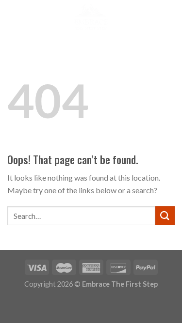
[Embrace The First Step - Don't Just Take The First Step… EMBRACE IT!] (91, 17)
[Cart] (166, 17)
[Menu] (13, 17)
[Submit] (165, 215)
